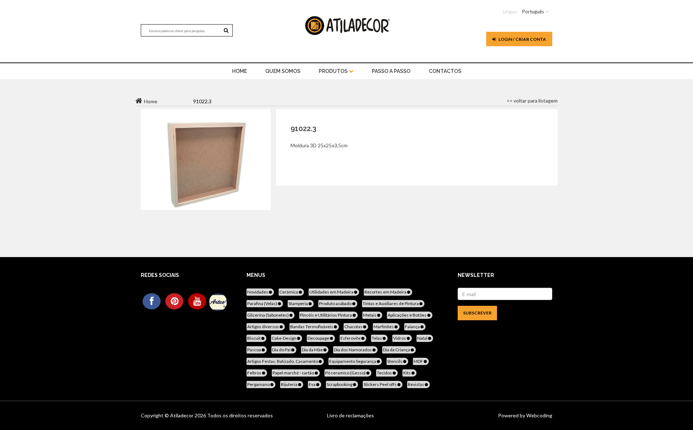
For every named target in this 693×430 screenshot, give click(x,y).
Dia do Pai (281, 349)
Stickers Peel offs (380, 384)
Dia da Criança (397, 349)
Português (533, 11)
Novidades (258, 292)
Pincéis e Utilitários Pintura (326, 315)
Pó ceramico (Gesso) (345, 372)
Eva (312, 384)
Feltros (254, 372)
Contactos (445, 71)
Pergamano (258, 384)
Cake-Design (284, 338)
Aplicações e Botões (407, 315)
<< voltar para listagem (532, 100)
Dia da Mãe (312, 349)
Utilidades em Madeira (331, 292)
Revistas (416, 384)
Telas (377, 338)
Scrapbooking (340, 384)
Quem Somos (282, 71)
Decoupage (319, 338)
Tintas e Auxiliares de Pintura (391, 303)
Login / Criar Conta (522, 39)
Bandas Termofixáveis (312, 326)
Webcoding (538, 415)
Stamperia (298, 303)
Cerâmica (289, 292)
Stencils (395, 361)
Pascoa (254, 349)
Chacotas (353, 326)
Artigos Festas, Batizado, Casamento (283, 361)
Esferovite (350, 338)
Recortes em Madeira (386, 292)
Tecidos (385, 372)
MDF (419, 361)
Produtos (334, 71)
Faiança (412, 326)
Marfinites (384, 326)
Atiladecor (182, 415)
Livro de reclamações (350, 415)
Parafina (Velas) (262, 303)
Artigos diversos (263, 326)
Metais (370, 315)
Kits (407, 372)
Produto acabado (335, 303)
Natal (422, 338)
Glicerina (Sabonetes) (268, 315)
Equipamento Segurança (353, 361)
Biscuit (254, 338)
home (239, 71)
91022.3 (303, 128)
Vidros (400, 338)
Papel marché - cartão (294, 372)
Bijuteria (289, 384)
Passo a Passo (391, 71)
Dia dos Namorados (353, 349)
